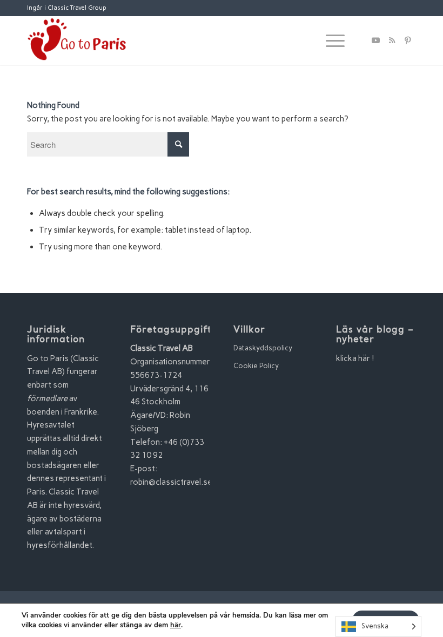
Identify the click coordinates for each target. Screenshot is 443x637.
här (175, 625)
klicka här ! (355, 358)
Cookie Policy (256, 366)
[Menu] (330, 40)
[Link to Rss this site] (392, 40)
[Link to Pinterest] (408, 40)
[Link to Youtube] (375, 40)
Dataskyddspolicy (262, 348)
